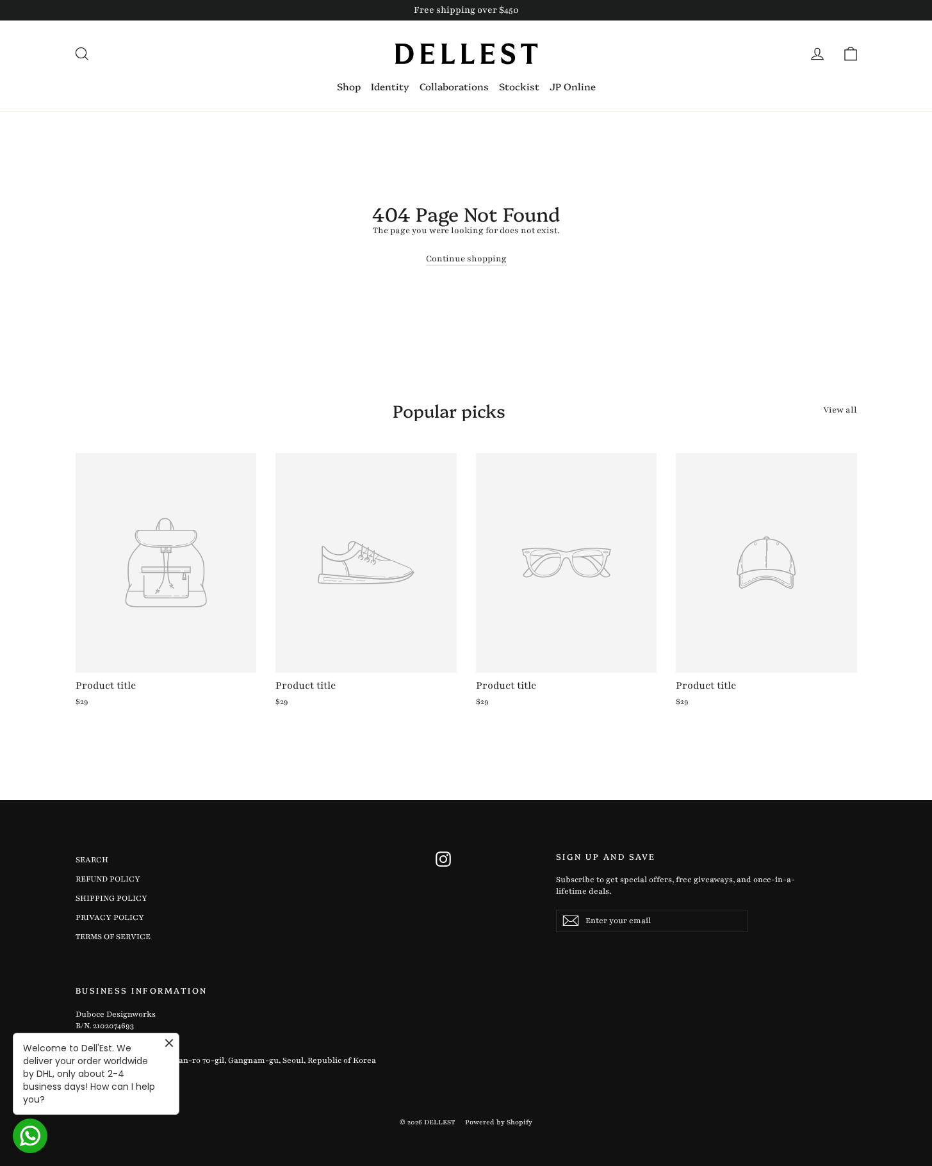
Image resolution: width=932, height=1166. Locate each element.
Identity (390, 86)
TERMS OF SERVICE (113, 937)
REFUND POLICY (108, 879)
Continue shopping (466, 259)
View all (840, 410)
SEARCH (92, 860)
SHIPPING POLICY (111, 898)
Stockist (519, 86)
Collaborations (454, 86)
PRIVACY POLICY (110, 917)
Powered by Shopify (498, 1122)
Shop (349, 86)
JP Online (573, 86)
